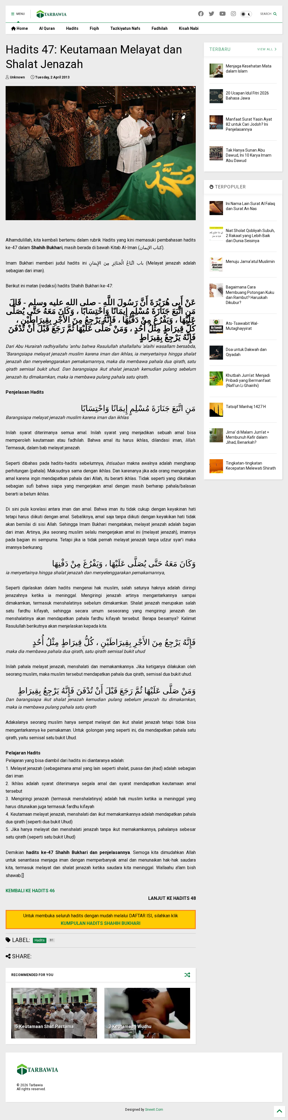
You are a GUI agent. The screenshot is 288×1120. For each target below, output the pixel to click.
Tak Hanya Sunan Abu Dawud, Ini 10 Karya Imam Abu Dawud (248, 155)
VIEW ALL (265, 49)
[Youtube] (222, 14)
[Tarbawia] (51, 16)
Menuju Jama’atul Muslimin (250, 261)
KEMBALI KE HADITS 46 (30, 890)
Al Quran (47, 28)
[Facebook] (201, 14)
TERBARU (220, 49)
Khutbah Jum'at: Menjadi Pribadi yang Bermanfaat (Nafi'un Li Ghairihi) (248, 380)
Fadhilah (160, 28)
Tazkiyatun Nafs (125, 28)
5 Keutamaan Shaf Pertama (44, 1026)
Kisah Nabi (189, 28)
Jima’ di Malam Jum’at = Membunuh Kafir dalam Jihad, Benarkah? (247, 437)
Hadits (72, 28)
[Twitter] (211, 14)
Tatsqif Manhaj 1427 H (246, 406)
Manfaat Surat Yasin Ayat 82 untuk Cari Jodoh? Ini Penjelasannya (249, 124)
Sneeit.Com (154, 1110)
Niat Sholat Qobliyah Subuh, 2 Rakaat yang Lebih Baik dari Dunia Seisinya (250, 235)
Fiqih (94, 28)
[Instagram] (233, 14)
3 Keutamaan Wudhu (130, 1026)
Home (22, 28)
